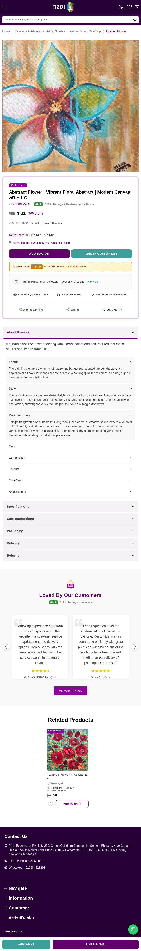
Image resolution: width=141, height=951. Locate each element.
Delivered (15, 234)
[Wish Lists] (129, 7)
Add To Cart (72, 803)
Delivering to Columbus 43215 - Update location (41, 242)
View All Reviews (70, 690)
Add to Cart (39, 253)
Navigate (18, 888)
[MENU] (4, 7)
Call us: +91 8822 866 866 (26, 861)
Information (21, 898)
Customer (19, 907)
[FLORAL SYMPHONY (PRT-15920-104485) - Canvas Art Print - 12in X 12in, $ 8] (68, 750)
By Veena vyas (55, 783)
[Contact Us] (122, 7)
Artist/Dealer (21, 917)
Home (6, 31)
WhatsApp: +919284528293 (27, 867)
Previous (6, 646)
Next (134, 646)
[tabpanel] (68, 771)
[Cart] (137, 7)
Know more (92, 281)
